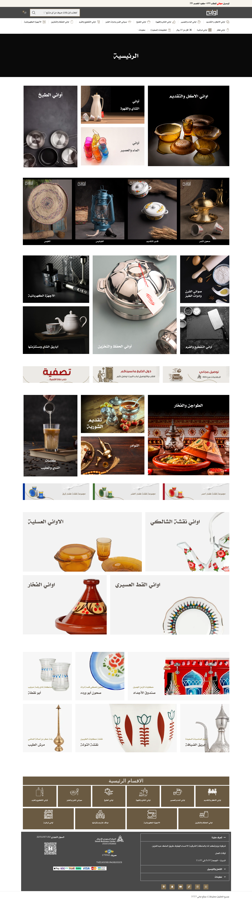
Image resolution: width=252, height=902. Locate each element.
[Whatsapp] (206, 886)
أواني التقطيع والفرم (40, 800)
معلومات (218, 877)
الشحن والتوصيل (214, 869)
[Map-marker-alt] (163, 886)
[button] (185, 837)
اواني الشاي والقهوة (143, 800)
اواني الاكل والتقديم (212, 800)
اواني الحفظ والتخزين (204, 822)
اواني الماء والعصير (177, 800)
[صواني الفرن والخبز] (74, 791)
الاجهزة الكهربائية (152, 822)
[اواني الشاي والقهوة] (143, 791)
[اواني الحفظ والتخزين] (204, 814)
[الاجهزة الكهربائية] (152, 814)
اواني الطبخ (108, 800)
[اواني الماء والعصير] (177, 791)
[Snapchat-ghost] (172, 886)
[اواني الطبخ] (108, 791)
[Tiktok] (189, 886)
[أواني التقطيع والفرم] (39, 791)
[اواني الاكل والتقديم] (212, 791)
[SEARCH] (34, 13)
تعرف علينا (217, 837)
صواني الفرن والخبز (74, 800)
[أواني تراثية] (48, 814)
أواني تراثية (48, 822)
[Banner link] (188, 126)
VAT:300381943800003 (109, 862)
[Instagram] (197, 886)
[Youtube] (180, 886)
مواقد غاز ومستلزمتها (100, 822)
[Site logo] (212, 12)
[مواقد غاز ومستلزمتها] (100, 814)
